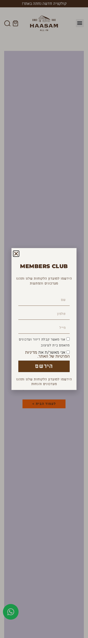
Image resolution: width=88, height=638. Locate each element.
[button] (16, 253)
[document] (44, 319)
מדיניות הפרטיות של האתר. (47, 354)
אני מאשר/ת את (47, 354)
